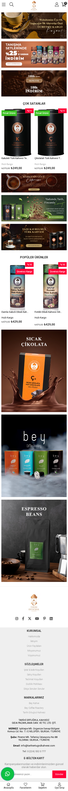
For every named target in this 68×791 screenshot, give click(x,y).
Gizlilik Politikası (34, 684)
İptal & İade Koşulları (34, 670)
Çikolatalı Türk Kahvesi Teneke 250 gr (15, 158)
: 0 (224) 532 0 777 (34, 751)
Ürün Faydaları (34, 646)
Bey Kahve (34, 703)
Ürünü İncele (24, 140)
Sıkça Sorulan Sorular (34, 689)
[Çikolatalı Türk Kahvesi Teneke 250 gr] (18, 132)
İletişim (34, 641)
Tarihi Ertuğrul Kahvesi (34, 712)
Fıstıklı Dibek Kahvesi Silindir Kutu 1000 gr (15, 312)
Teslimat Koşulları (34, 679)
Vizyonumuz (34, 655)
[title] (34, 54)
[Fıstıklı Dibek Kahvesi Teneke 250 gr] (51, 286)
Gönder (59, 774)
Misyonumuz (34, 651)
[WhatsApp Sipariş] (7, 773)
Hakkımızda (34, 636)
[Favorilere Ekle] (17, 140)
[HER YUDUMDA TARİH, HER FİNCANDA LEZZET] (34, 25)
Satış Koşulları (34, 674)
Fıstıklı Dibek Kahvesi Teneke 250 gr (48, 312)
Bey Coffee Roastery (34, 708)
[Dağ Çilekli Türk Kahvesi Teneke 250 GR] (51, 132)
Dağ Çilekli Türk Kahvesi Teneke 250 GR (48, 158)
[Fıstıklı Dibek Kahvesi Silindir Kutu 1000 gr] (18, 286)
